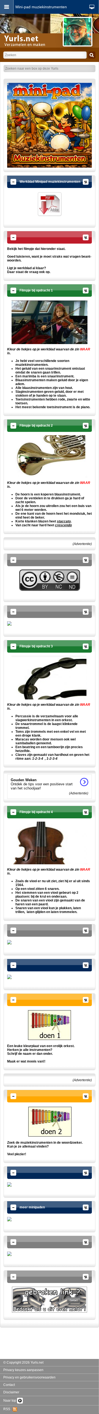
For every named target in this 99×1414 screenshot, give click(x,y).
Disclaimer (11, 1392)
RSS (8, 1409)
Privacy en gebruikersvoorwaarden (29, 1377)
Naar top (10, 1400)
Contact (9, 1385)
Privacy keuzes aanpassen (23, 1370)
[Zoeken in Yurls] (91, 55)
